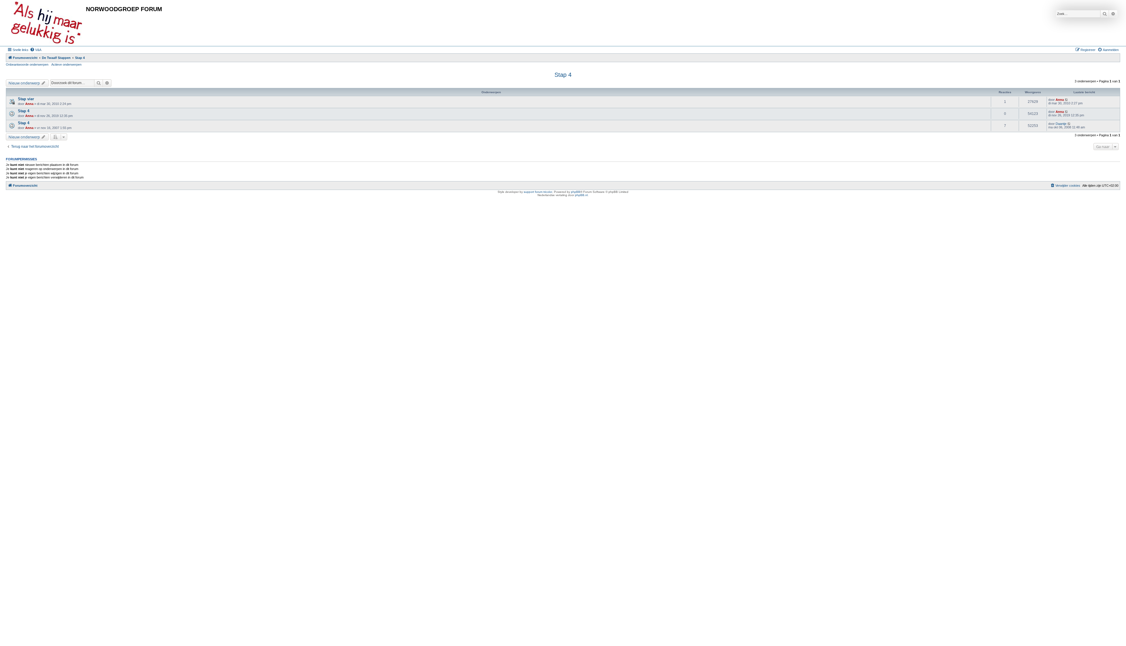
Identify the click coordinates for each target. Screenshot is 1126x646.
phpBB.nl (581, 195)
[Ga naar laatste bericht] (1067, 99)
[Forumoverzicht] (46, 23)
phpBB (575, 191)
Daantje (1061, 123)
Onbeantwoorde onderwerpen (27, 64)
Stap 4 (563, 75)
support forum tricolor (538, 191)
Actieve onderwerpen (66, 64)
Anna (29, 104)
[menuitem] (35, 49)
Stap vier (26, 99)
